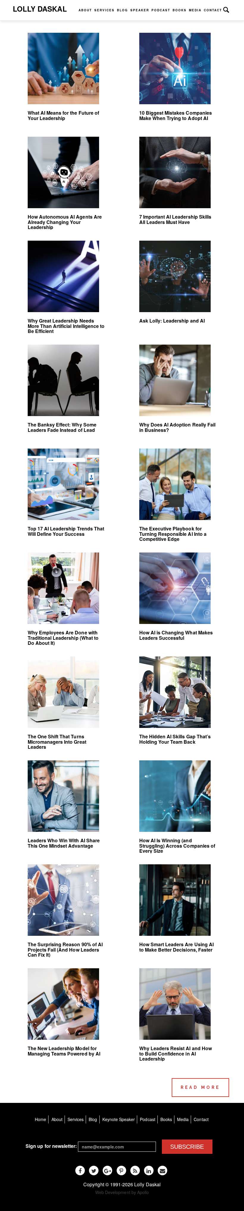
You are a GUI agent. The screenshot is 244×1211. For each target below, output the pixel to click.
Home (40, 1119)
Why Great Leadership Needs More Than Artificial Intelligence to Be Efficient (66, 325)
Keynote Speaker (118, 1119)
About (85, 10)
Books (180, 10)
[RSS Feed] (135, 1170)
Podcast (160, 10)
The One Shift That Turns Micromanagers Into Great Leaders (57, 741)
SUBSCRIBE (187, 1146)
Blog (122, 10)
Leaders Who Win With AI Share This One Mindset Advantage (64, 843)
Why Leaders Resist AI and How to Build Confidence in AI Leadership (175, 1053)
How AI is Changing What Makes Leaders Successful (176, 635)
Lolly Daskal (40, 9)
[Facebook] (80, 1170)
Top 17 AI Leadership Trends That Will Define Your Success (66, 531)
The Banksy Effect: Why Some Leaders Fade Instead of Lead (62, 427)
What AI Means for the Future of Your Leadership (63, 115)
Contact (213, 10)
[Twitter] (93, 1170)
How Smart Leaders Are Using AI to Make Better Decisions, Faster (176, 947)
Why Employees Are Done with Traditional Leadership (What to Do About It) (63, 637)
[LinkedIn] (149, 1170)
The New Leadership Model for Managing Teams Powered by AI (64, 1051)
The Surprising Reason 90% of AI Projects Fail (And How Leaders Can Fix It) (65, 949)
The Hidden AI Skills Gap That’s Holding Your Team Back (175, 739)
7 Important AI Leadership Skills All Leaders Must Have (175, 219)
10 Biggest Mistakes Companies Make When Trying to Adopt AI (175, 115)
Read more (200, 1087)
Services (104, 10)
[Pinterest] (121, 1170)
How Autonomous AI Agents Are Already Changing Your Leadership (65, 222)
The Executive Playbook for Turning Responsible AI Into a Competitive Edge (173, 533)
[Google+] (107, 1170)
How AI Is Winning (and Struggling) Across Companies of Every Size (177, 845)
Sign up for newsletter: (51, 1145)
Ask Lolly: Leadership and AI (172, 320)
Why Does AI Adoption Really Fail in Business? (177, 427)
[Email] (162, 1170)
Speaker (139, 10)
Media (195, 10)
